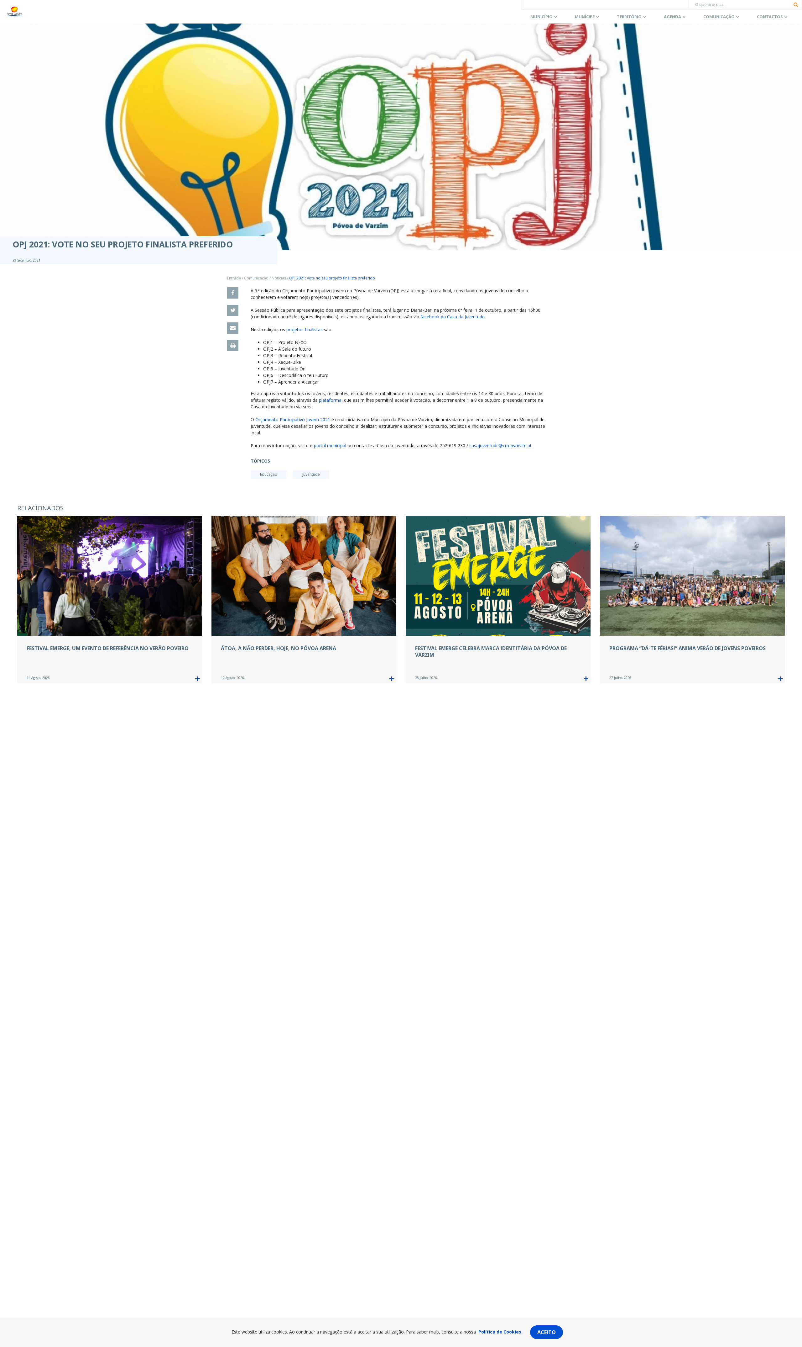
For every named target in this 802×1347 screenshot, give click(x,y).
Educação (268, 474)
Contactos (770, 16)
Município (541, 16)
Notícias (279, 278)
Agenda (672, 16)
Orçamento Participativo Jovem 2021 (292, 419)
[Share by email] (232, 328)
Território (629, 16)
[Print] (232, 345)
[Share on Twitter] (232, 310)
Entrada (234, 278)
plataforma (330, 400)
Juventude (311, 474)
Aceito (546, 1332)
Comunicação (719, 16)
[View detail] (197, 678)
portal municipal (330, 445)
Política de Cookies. (500, 1332)
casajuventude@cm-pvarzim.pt (500, 445)
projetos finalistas (304, 329)
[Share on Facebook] (232, 293)
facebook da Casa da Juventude (452, 317)
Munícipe (585, 16)
